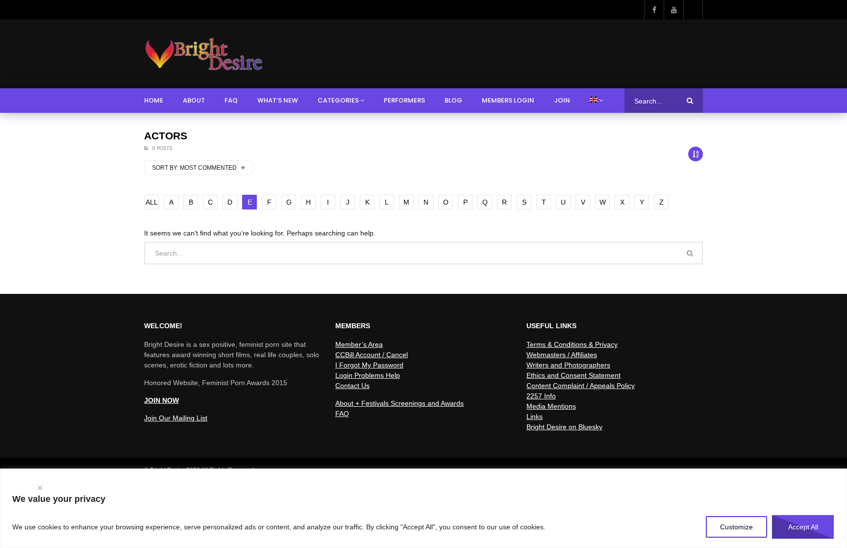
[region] (423, 508)
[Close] (40, 486)
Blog (453, 100)
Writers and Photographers (568, 365)
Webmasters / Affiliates (561, 355)
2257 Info (541, 396)
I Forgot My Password (369, 365)
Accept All (803, 527)
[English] (596, 100)
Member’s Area (359, 344)
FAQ (231, 100)
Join (562, 100)
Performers (404, 100)
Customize (736, 527)
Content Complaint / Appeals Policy (580, 386)
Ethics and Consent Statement (573, 375)
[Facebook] (654, 10)
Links (534, 416)
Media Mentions (551, 406)
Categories (338, 100)
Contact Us (352, 386)
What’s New (277, 100)
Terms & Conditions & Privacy (572, 344)
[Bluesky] (693, 10)
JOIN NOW (161, 400)
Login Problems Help (367, 375)
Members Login (508, 100)
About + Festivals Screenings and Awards (399, 403)
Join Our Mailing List (175, 418)
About (194, 100)
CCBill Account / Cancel (371, 355)
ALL (152, 202)
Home (153, 100)
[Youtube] (673, 10)
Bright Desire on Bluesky (564, 427)
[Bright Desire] (203, 54)
